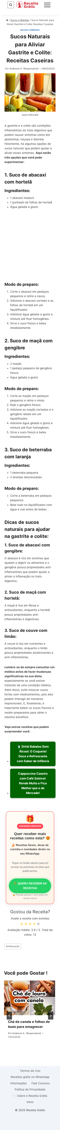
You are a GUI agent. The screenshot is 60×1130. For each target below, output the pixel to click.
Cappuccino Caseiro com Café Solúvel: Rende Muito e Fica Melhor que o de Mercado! (33, 783)
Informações (18, 1083)
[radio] (21, 924)
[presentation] (30, 998)
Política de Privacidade (30, 1089)
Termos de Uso (30, 1070)
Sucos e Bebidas (30, 30)
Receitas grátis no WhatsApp (30, 1077)
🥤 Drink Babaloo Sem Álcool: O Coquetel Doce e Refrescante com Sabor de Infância (33, 754)
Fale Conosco (41, 1083)
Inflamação (13, 946)
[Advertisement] (30, 245)
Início (30, 1102)
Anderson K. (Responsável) (24, 68)
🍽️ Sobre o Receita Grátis (30, 1095)
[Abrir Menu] (47, 5)
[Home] (7, 20)
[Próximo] (50, 1016)
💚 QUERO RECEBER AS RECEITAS (30, 886)
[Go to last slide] (9, 1016)
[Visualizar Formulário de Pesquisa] (10, 5)
